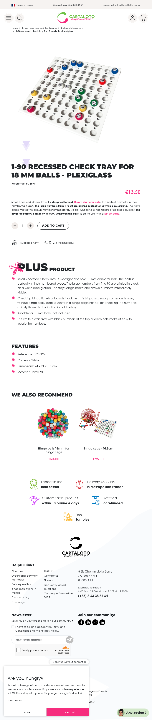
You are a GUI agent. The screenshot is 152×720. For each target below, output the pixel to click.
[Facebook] (81, 622)
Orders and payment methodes (24, 577)
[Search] (19, 18)
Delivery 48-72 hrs (101, 482)
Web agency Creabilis (95, 691)
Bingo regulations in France (23, 590)
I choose (25, 712)
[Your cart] (143, 18)
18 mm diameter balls (87, 201)
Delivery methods (22, 584)
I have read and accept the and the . (40, 628)
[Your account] (132, 18)
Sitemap (49, 580)
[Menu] (8, 18)
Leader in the (51, 482)
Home (14, 27)
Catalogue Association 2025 (58, 595)
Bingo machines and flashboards (39, 27)
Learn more (14, 699)
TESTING (49, 571)
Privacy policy (20, 597)
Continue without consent (67, 661)
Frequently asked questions (55, 586)
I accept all (67, 712)
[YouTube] (88, 622)
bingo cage (111, 213)
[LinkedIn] (102, 622)
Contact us (51, 575)
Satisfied (110, 498)
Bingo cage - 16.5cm (98, 448)
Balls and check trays (72, 27)
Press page (18, 601)
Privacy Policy (49, 630)
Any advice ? (136, 712)
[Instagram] (95, 622)
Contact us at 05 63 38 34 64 (68, 5)
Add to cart (53, 225)
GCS (89, 695)
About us (17, 571)
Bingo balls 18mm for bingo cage (54, 450)
